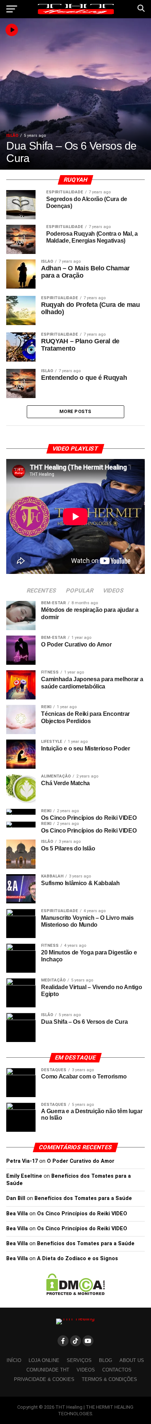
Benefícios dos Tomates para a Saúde (83, 1198)
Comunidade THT (47, 1370)
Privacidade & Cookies (44, 1379)
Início (14, 1360)
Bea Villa (17, 1214)
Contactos (117, 1370)
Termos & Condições (109, 1379)
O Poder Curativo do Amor (80, 1161)
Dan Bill (15, 1198)
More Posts (75, 411)
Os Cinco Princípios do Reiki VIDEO (82, 1214)
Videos (86, 1370)
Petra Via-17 (22, 1161)
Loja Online (44, 1360)
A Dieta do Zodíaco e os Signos (77, 1258)
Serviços (79, 1360)
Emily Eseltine (24, 1176)
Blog (105, 1360)
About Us (131, 1360)
